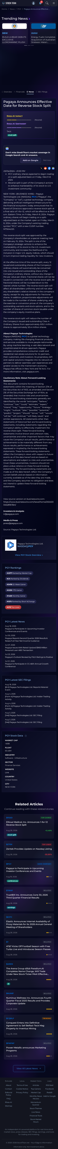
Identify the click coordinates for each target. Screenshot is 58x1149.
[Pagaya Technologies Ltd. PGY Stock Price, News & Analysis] (10, 545)
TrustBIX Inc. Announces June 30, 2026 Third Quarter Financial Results (27, 896)
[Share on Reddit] (45, 168)
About (8, 1085)
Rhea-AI (8, 1102)
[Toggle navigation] (54, 3)
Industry (10, 755)
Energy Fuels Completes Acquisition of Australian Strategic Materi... (43, 39)
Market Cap (11, 740)
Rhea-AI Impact (15, 116)
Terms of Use (22, 1085)
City (7, 784)
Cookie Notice (22, 1089)
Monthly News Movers (36, 1097)
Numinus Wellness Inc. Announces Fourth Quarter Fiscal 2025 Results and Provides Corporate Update (28, 1001)
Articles (36, 1085)
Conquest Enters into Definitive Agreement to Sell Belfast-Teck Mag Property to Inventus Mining (25, 1025)
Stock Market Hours (35, 1120)
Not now (47, 160)
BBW (5, 33)
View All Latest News (27, 1068)
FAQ (8, 1099)
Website (9, 769)
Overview (8, 92)
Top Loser (46, 844)
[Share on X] (41, 168)
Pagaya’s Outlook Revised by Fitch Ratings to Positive (29, 657)
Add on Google (30, 160)
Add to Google (49, 1096)
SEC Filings (42, 92)
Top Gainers (36, 1089)
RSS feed (49, 1085)
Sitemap (8, 1106)
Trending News (15, 18)
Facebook (49, 1089)
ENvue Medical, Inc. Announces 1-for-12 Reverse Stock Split (27, 823)
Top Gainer (46, 818)
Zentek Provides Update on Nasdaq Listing (29, 849)
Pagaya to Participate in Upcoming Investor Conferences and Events (25, 869)
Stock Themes (36, 1108)
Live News (36, 1112)
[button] (33, 3)
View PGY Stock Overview (29, 555)
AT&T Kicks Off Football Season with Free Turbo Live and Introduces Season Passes (28, 947)
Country (9, 777)
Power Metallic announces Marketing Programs (26, 1049)
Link (7, 773)
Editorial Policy (8, 1093)
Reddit (49, 1092)
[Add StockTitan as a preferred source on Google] (53, 168)
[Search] (47, 3)
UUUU (34, 33)
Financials (20, 92)
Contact (8, 1089)
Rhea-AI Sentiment (16, 123)
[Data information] (26, 736)
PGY (34, 197)
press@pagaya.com (13, 523)
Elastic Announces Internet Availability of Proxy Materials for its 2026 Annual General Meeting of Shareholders (29, 924)
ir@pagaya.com (11, 514)
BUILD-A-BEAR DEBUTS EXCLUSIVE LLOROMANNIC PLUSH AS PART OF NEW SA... (14, 41)
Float (8, 748)
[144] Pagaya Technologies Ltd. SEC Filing (23, 715)
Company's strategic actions (17, 244)
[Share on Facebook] (49, 168)
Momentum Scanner (36, 1103)
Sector (9, 762)
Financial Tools (36, 1116)
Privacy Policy (22, 1092)
